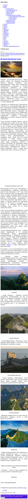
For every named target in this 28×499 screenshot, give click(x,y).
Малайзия (5, 34)
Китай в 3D (9, 13)
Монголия (5, 29)
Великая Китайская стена (11, 59)
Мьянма (5, 32)
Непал (5, 37)
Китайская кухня (10, 20)
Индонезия (6, 33)
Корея (4, 28)
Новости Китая (10, 12)
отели (8, 246)
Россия (5, 6)
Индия (5, 25)
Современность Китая (11, 10)
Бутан (4, 38)
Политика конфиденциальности (11, 46)
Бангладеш (6, 35)
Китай (5, 7)
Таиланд (5, 42)
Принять (3, 497)
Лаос (4, 39)
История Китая (10, 8)
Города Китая (12, 19)
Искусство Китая (10, 11)
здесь (24, 487)
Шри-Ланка (6, 43)
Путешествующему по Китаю (13, 15)
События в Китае (10, 23)
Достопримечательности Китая (16, 16)
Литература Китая (10, 21)
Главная (5, 4)
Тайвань (5, 44)
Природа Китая (13, 17)
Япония (5, 24)
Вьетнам (5, 26)
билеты (9, 244)
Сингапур (5, 41)
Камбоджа (5, 30)
